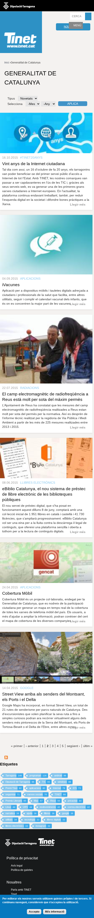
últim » (87, 746)
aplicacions (37, 788)
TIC (46, 781)
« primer (17, 746)
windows (64, 781)
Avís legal (17, 865)
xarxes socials (37, 794)
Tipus (11, 98)
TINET (60, 794)
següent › (73, 746)
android (60, 775)
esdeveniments (50, 807)
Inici (6, 62)
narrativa (12, 813)
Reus (55, 800)
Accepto (34, 911)
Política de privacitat (22, 858)
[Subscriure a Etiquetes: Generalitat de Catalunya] (6, 758)
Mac (38, 800)
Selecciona (15, 104)
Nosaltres (14, 882)
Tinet (14, 894)
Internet (59, 788)
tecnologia (31, 819)
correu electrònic (79, 807)
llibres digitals (56, 819)
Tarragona (13, 775)
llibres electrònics (16, 826)
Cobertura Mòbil (17, 593)
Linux (10, 807)
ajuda (32, 813)
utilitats (11, 819)
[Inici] (21, 32)
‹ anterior (32, 746)
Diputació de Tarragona (19, 781)
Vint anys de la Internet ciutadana (33, 163)
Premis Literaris (15, 800)
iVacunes (11, 284)
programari (38, 775)
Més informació (54, 911)
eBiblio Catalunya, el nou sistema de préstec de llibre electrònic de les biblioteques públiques (44, 494)
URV (27, 807)
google (67, 813)
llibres (49, 813)
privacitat (75, 800)
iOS (77, 788)
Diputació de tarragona (19, 5)
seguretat (12, 794)
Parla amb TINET (21, 889)
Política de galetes (22, 870)
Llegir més (77, 204)
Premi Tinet (13, 788)
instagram (43, 826)
